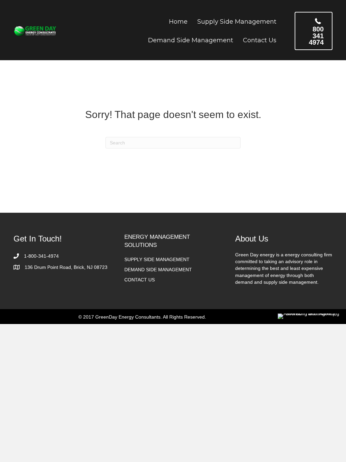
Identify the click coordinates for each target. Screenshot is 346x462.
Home (178, 21)
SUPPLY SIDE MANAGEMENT (157, 259)
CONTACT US (139, 279)
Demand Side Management (190, 40)
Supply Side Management (236, 21)
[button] (313, 31)
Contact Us (259, 40)
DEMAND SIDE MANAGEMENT (158, 269)
